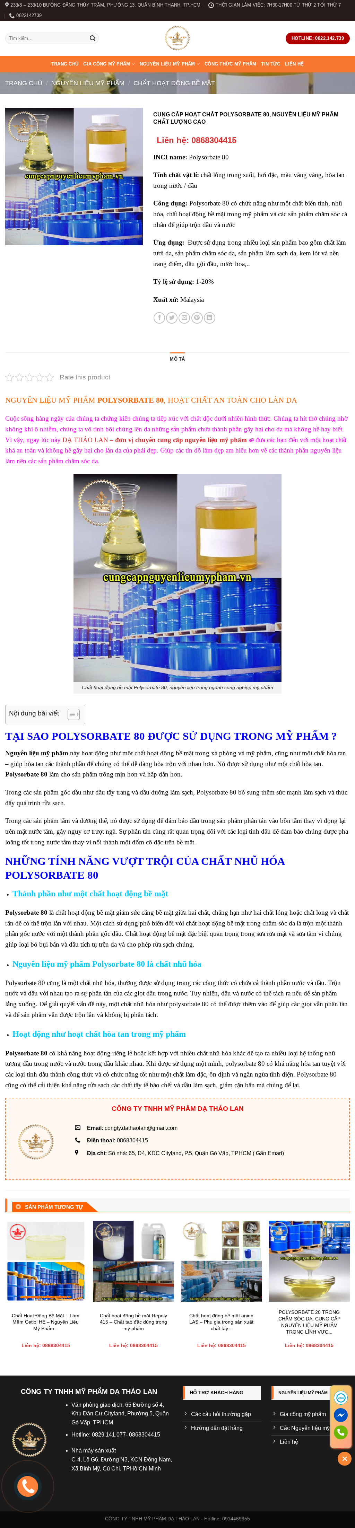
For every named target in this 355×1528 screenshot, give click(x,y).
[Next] (349, 1292)
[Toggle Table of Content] (70, 714)
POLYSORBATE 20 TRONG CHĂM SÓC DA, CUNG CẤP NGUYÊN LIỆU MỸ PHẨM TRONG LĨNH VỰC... (309, 1321)
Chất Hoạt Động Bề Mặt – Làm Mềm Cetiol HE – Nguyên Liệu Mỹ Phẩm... (45, 1322)
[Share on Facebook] (159, 318)
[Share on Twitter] (172, 318)
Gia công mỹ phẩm (106, 64)
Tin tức (270, 64)
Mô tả (177, 359)
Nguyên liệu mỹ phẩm (167, 64)
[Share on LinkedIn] (209, 318)
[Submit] (92, 38)
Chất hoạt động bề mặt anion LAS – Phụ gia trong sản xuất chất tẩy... (221, 1322)
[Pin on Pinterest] (197, 318)
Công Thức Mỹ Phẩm (230, 64)
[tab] (177, 359)
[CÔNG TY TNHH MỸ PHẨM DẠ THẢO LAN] (177, 38)
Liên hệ (294, 64)
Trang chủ (64, 64)
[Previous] (5, 1292)
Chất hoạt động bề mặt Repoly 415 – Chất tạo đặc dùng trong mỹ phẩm (133, 1322)
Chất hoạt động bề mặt (174, 83)
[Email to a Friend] (184, 318)
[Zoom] (14, 237)
